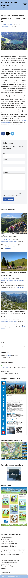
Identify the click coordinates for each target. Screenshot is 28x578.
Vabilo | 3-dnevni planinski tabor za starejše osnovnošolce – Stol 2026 (13, 313)
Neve (2, 576)
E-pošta (5, 159)
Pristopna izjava (16, 554)
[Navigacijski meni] (25, 5)
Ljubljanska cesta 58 (6, 537)
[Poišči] (25, 346)
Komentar (5, 172)
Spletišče (5, 166)
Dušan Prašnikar (7, 239)
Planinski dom (4, 367)
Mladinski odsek (5, 26)
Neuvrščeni (20, 280)
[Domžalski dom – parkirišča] (14, 459)
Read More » (7, 248)
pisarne (9, 355)
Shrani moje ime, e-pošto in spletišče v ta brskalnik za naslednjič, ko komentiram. (13, 194)
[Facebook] (3, 133)
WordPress (12, 576)
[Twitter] (8, 133)
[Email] (12, 133)
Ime (4, 153)
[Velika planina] (14, 526)
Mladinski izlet (4, 241)
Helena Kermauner (7, 24)
